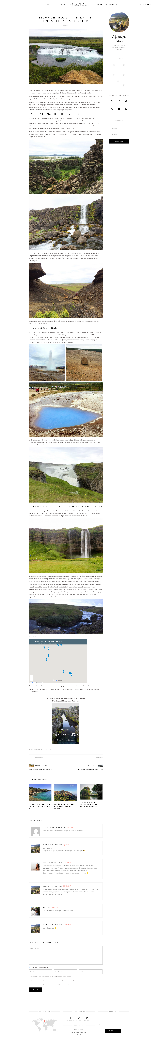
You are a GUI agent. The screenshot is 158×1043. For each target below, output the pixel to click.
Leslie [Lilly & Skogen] (54, 827)
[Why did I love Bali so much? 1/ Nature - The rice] (124, 85)
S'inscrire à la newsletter (39, 967)
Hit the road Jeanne (53, 862)
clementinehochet (36, 757)
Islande (66, 25)
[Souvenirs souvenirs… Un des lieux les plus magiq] (114, 65)
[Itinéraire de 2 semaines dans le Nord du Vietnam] (91, 792)
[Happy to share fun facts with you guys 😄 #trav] (124, 65)
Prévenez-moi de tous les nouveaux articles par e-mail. (50, 985)
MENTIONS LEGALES (79, 1029)
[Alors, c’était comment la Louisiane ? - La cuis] (114, 75)
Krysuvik (39, 99)
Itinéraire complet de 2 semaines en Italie (64, 806)
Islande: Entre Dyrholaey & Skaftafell (90, 769)
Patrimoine (38, 749)
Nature (32, 749)
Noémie (46, 907)
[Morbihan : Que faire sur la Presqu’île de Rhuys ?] (40, 792)
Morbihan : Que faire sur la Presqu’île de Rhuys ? (39, 806)
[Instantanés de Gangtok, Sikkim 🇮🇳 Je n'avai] (114, 85)
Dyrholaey (44, 686)
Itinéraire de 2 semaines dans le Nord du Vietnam (88, 804)
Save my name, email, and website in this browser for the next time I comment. (51, 976)
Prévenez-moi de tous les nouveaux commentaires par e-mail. (52, 981)
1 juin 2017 (99, 757)
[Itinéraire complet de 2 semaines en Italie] (65, 792)
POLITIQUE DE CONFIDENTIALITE (79, 1032)
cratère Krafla (34, 109)
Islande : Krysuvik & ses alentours (40, 769)
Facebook (119, 120)
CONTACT (79, 1034)
